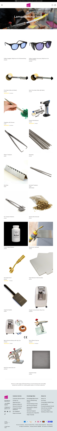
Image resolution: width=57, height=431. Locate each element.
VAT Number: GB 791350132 (47, 426)
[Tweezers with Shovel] (16, 109)
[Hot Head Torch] (16, 264)
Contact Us (15, 400)
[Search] (52, 5)
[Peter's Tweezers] (16, 141)
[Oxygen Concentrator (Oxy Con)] (41, 297)
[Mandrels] (41, 141)
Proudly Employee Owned (47, 406)
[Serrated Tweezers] (41, 172)
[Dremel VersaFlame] (41, 108)
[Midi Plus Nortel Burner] (16, 356)
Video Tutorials (30, 414)
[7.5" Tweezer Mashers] (16, 203)
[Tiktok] (5, 414)
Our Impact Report (45, 410)
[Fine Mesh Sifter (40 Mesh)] (16, 77)
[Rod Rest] (16, 172)
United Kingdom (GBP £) (6, 422)
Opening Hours (16, 402)
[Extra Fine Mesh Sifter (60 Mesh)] (41, 77)
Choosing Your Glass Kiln (33, 412)
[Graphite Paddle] (16, 297)
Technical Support (31, 410)
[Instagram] (9, 411)
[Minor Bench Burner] (41, 327)
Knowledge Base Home (32, 398)
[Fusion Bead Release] (16, 234)
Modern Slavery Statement (40, 424)
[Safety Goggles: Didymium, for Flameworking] (16, 45)
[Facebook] (5, 411)
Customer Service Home (19, 398)
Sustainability (44, 404)
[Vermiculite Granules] (41, 203)
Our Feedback (16, 411)
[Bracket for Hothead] (41, 234)
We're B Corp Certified (46, 408)
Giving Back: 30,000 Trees (47, 402)
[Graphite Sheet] (41, 359)
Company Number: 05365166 (35, 426)
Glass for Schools (17, 413)
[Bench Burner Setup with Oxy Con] (16, 327)
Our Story (43, 400)
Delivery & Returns (17, 404)
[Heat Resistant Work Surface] (41, 264)
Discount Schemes (17, 406)
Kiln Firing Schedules (32, 405)
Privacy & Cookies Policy (30, 424)
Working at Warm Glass (47, 411)
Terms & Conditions (20, 424)
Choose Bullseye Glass (32, 403)
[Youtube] (7, 411)
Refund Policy (50, 424)
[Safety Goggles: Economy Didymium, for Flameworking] (41, 45)
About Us (43, 398)
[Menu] (2, 5)
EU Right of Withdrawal (24, 426)
